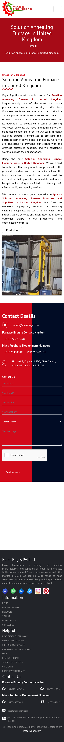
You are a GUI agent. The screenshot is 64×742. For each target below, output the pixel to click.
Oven (4, 653)
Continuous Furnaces (13, 645)
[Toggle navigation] (57, 9)
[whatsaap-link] (13, 591)
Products (7, 611)
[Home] (17, 9)
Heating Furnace (10, 658)
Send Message (13, 472)
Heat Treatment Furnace (15, 636)
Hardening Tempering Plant (16, 649)
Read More (12, 230)
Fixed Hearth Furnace (13, 640)
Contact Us (8, 625)
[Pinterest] (46, 591)
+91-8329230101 (53, 689)
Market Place (9, 620)
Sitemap (6, 616)
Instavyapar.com (32, 731)
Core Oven (7, 666)
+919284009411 (15, 702)
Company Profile (10, 607)
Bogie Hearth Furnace (13, 671)
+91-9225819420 (15, 689)
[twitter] (30, 591)
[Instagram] (38, 591)
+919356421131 (54, 702)
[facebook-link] (5, 591)
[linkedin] (22, 591)
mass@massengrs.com (17, 710)
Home (5, 603)
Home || (32, 46)
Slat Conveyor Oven (12, 662)
